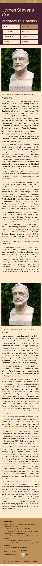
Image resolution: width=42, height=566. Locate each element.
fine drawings (10, 182)
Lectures (25, 31)
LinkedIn (28, 1)
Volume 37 (25, 201)
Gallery (6, 41)
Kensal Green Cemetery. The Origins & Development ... (18, 540)
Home (6, 26)
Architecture (27, 36)
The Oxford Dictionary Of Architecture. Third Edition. (18, 529)
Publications (8, 31)
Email (3, 1)
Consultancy (8, 36)
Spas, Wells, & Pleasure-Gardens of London (15, 547)
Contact (25, 41)
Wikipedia (36, 1)
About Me (25, 26)
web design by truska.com (34, 562)
